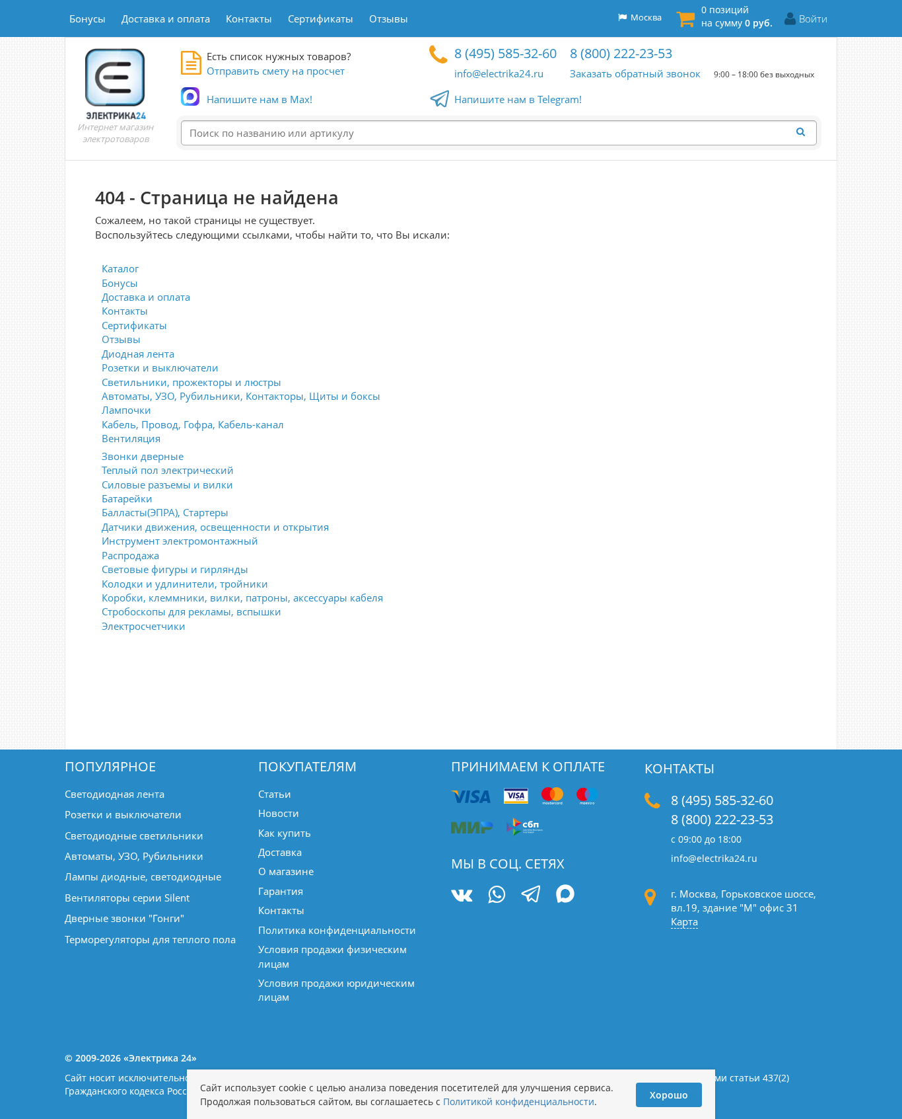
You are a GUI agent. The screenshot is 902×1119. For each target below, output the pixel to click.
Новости (278, 813)
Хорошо (669, 1095)
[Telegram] (530, 895)
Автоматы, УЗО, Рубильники (134, 856)
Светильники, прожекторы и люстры (191, 382)
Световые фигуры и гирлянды (175, 569)
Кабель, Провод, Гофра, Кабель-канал (193, 424)
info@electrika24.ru (498, 73)
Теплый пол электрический (168, 470)
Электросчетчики (144, 626)
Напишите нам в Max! (259, 99)
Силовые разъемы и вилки (167, 484)
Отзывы (121, 339)
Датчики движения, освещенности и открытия (215, 526)
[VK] (461, 894)
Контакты (125, 310)
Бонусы (120, 282)
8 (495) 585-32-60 (505, 53)
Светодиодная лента (114, 793)
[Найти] (804, 132)
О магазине (286, 871)
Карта (684, 921)
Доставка (280, 852)
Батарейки (127, 498)
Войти (813, 18)
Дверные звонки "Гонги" (124, 918)
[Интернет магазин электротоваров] (115, 83)
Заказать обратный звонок (635, 73)
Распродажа (130, 555)
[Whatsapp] (496, 894)
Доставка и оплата (146, 296)
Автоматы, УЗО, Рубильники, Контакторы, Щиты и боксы (241, 396)
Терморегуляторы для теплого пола (150, 939)
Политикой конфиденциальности (518, 1101)
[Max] (565, 895)
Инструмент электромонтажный (180, 540)
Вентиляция (131, 438)
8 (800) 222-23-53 (621, 53)
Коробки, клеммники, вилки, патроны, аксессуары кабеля (242, 597)
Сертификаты (134, 325)
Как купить (284, 832)
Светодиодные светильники (134, 835)
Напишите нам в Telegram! (518, 99)
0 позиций (737, 16)
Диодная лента (138, 353)
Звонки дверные (143, 456)
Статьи (274, 793)
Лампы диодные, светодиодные (143, 876)
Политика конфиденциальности (337, 930)
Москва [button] (644, 17)
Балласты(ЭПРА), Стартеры (165, 512)
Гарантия (280, 891)
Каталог (120, 268)
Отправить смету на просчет (276, 70)
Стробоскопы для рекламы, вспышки (191, 611)
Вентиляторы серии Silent (127, 897)
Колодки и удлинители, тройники (185, 583)
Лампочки (126, 409)
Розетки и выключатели (160, 367)
